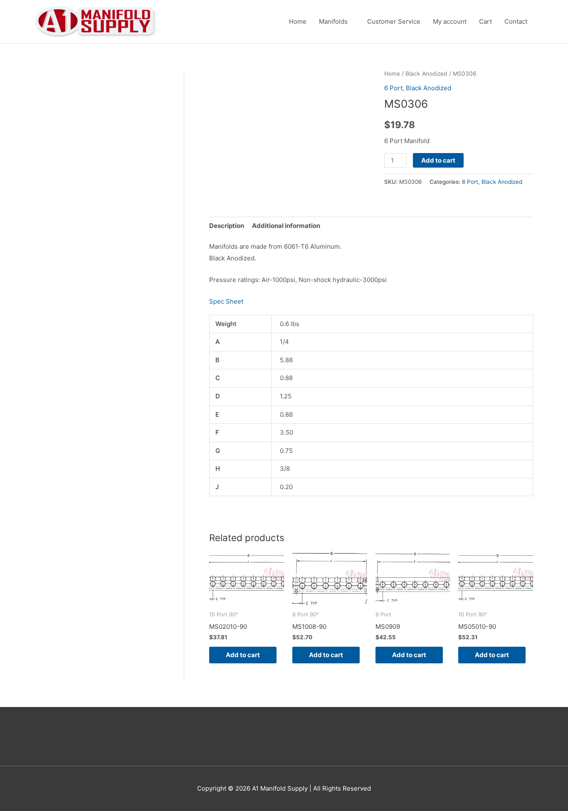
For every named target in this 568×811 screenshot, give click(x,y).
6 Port (393, 88)
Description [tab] (226, 226)
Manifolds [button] (333, 21)
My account (450, 21)
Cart (485, 21)
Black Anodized (426, 73)
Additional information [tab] (286, 226)
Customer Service (393, 21)
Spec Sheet (226, 301)
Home (297, 21)
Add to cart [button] (243, 655)
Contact (515, 21)
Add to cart (438, 160)
